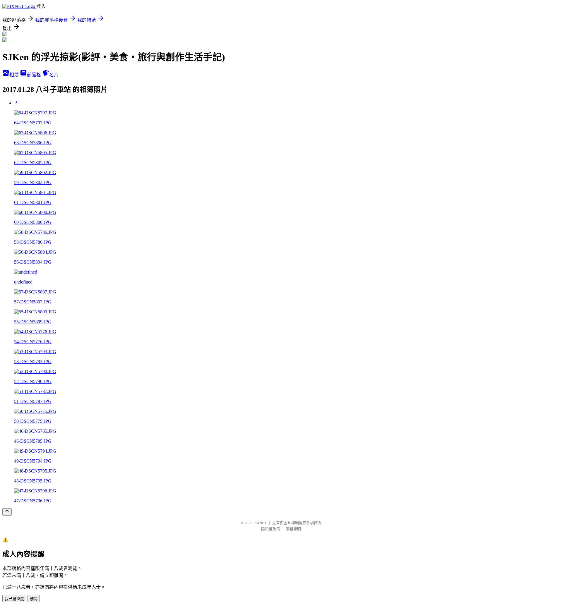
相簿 (14, 74)
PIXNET (260, 523)
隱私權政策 (270, 529)
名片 (54, 74)
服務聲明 (293, 529)
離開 (33, 599)
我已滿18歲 (14, 599)
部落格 (34, 74)
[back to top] (7, 512)
